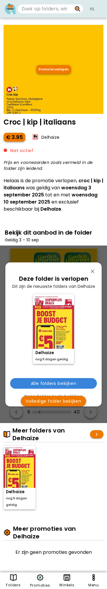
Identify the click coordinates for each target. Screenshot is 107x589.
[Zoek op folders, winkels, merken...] (77, 8)
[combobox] (45, 8)
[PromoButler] (10, 9)
